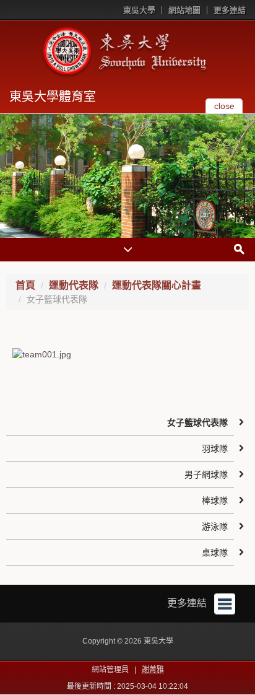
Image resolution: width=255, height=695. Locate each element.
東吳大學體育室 (52, 96)
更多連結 (230, 10)
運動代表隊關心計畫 (156, 285)
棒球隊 (215, 500)
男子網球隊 (206, 474)
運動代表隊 (73, 285)
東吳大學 (139, 10)
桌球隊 (215, 552)
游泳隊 (215, 526)
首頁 (25, 285)
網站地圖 (184, 10)
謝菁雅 (153, 669)
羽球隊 (215, 448)
